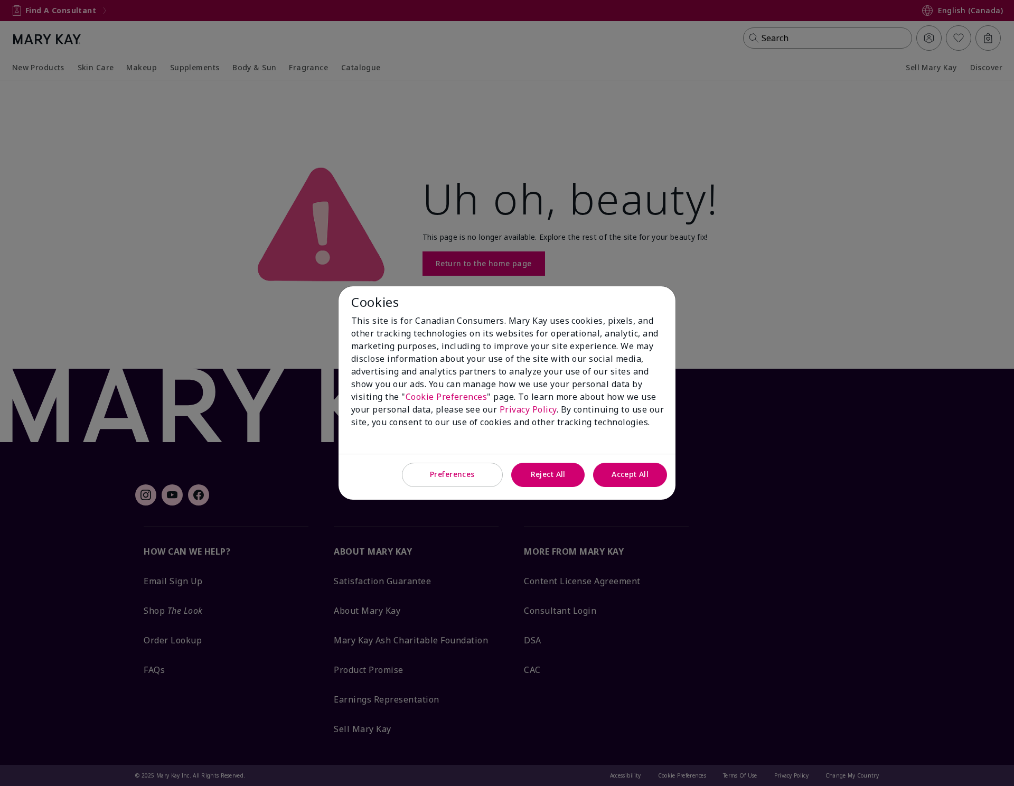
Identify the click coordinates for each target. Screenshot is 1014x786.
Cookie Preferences (446, 397)
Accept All (630, 474)
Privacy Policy (528, 409)
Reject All (548, 474)
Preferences (452, 474)
